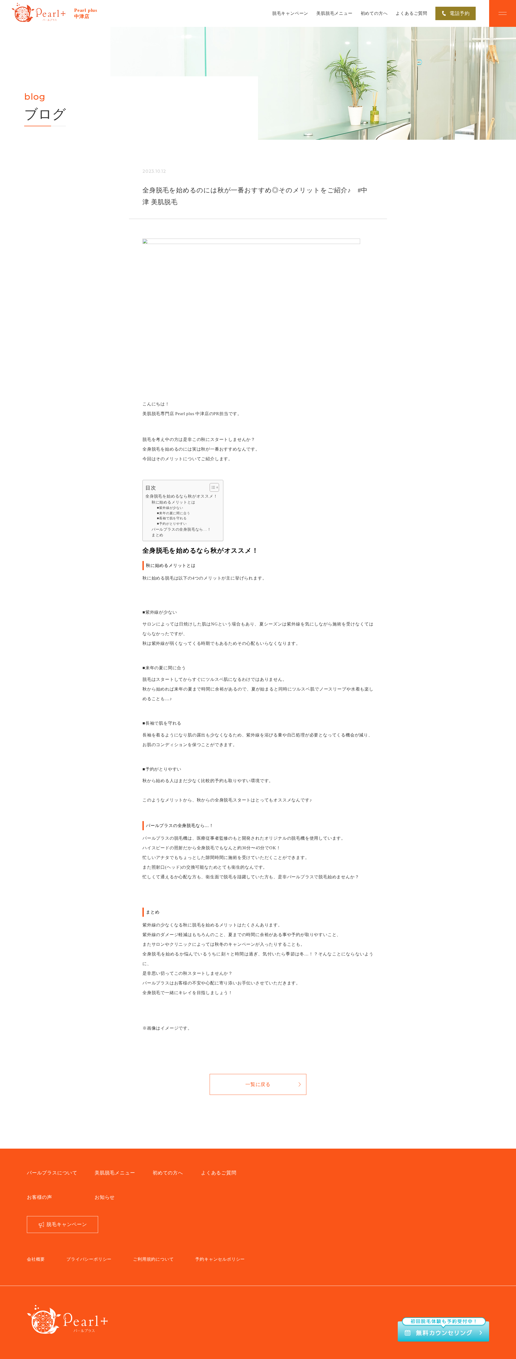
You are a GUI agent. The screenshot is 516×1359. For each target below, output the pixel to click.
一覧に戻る (258, 1084)
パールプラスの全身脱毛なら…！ (181, 529)
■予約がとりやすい (172, 524)
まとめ (157, 535)
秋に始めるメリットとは (173, 502)
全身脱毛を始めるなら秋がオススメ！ (181, 496)
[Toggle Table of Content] (212, 487)
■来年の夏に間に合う (173, 513)
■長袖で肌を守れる (172, 518)
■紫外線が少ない (170, 508)
